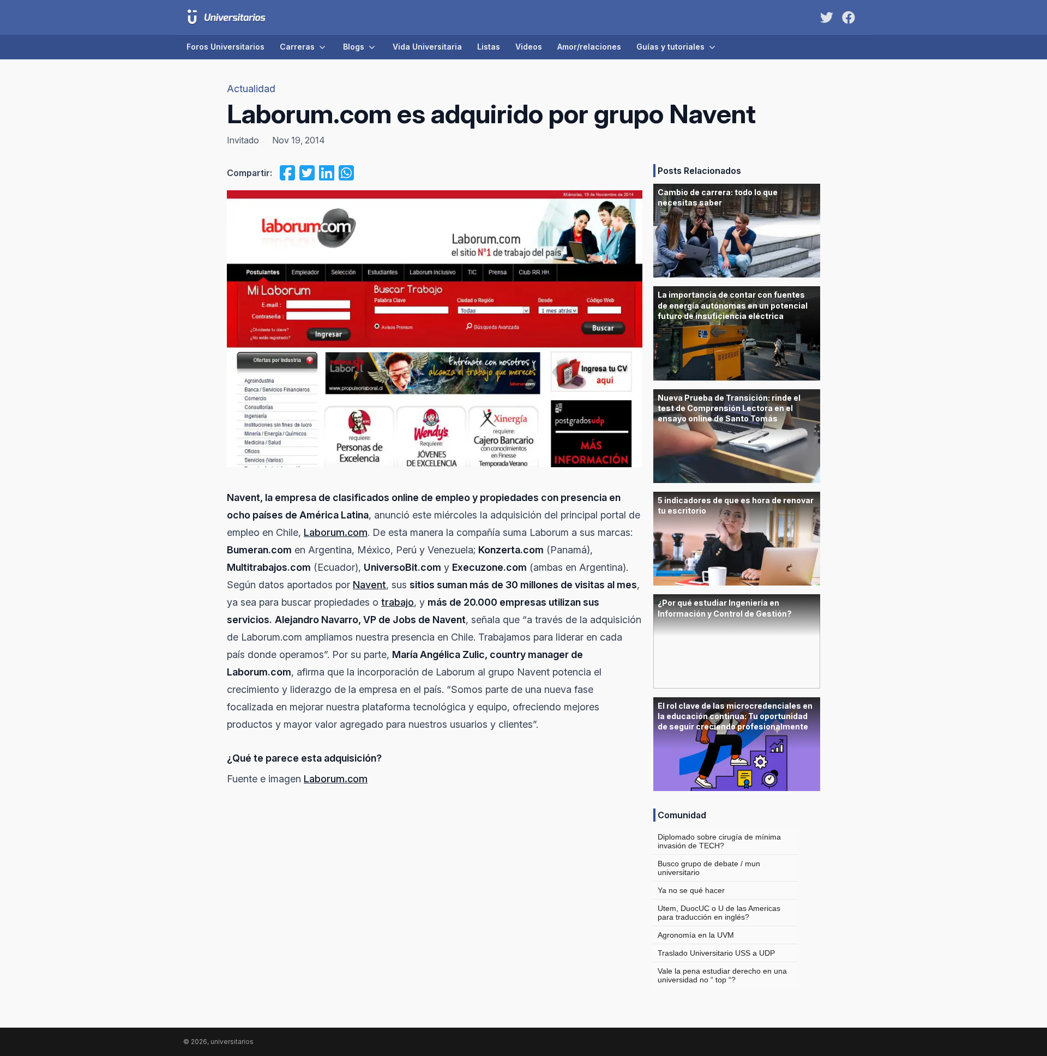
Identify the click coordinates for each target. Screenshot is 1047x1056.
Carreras (297, 46)
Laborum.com (336, 532)
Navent (369, 584)
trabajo (397, 602)
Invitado (243, 140)
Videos (528, 46)
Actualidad (251, 88)
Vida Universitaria (427, 46)
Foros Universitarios (225, 46)
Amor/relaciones (589, 46)
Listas (488, 46)
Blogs (353, 46)
